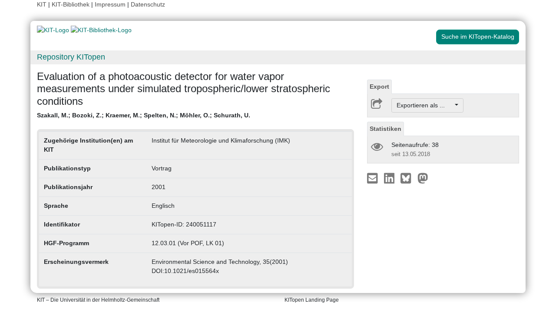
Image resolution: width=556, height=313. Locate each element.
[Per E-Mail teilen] (373, 177)
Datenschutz (148, 4)
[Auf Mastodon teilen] (422, 177)
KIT (41, 4)
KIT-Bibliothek (71, 4)
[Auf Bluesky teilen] (408, 177)
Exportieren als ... (425, 105)
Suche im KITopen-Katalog (477, 36)
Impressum (110, 4)
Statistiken (385, 128)
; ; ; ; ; (143, 115)
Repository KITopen (71, 57)
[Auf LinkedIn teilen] (390, 177)
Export (379, 86)
